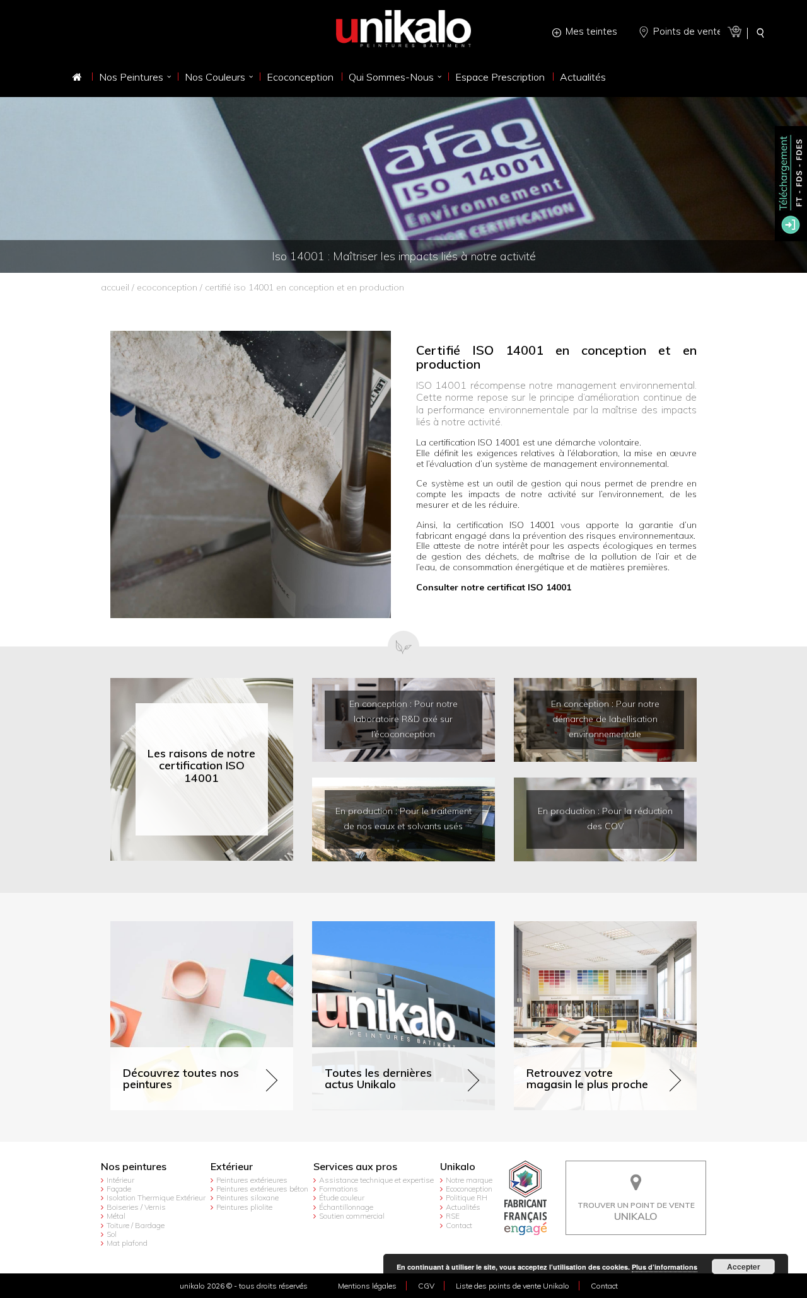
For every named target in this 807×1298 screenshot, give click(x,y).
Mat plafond (127, 1243)
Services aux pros (355, 1167)
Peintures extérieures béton (262, 1188)
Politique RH (466, 1197)
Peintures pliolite (244, 1207)
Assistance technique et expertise (376, 1180)
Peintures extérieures (251, 1180)
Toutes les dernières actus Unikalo (382, 926)
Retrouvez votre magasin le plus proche (595, 926)
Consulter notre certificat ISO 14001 (493, 587)
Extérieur (232, 1167)
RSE (453, 1215)
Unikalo (457, 1167)
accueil (115, 287)
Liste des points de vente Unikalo (512, 1285)
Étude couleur (341, 1197)
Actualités (463, 1207)
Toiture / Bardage (136, 1225)
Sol (112, 1234)
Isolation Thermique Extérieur (156, 1197)
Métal (116, 1215)
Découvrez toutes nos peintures (175, 926)
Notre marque (469, 1180)
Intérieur (120, 1180)
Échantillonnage (346, 1207)
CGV (426, 1285)
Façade (119, 1188)
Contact (459, 1225)
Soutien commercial (352, 1215)
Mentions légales (367, 1285)
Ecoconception (167, 287)
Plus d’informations (664, 1267)
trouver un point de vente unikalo (636, 1170)
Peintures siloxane (247, 1197)
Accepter (743, 1266)
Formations (338, 1188)
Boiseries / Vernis (136, 1207)
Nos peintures (133, 1167)
